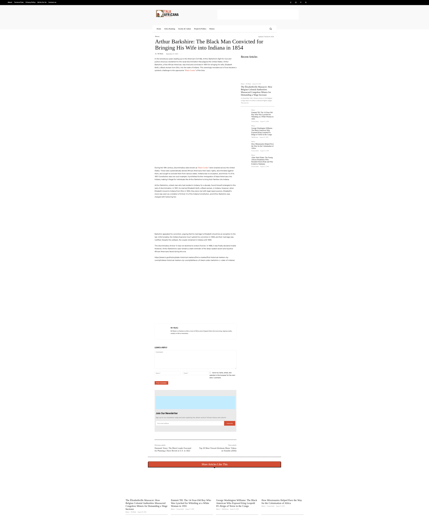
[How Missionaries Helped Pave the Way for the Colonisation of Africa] (245, 145)
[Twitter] (306, 2)
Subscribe (230, 423)
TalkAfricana (254, 137)
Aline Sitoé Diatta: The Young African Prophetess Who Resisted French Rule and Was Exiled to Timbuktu (262, 161)
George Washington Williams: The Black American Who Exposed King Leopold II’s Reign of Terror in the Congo (261, 131)
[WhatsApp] (186, 318)
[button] (270, 28)
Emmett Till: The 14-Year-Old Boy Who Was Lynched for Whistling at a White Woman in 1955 (262, 115)
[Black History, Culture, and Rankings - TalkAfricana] (186, 13)
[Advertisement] (258, 15)
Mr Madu (160, 53)
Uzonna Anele (255, 121)
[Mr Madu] (162, 331)
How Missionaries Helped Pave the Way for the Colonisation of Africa (262, 146)
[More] (191, 318)
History (157, 36)
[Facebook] (291, 2)
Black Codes (190, 70)
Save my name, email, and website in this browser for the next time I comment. (222, 375)
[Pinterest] (301, 2)
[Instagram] (296, 2)
